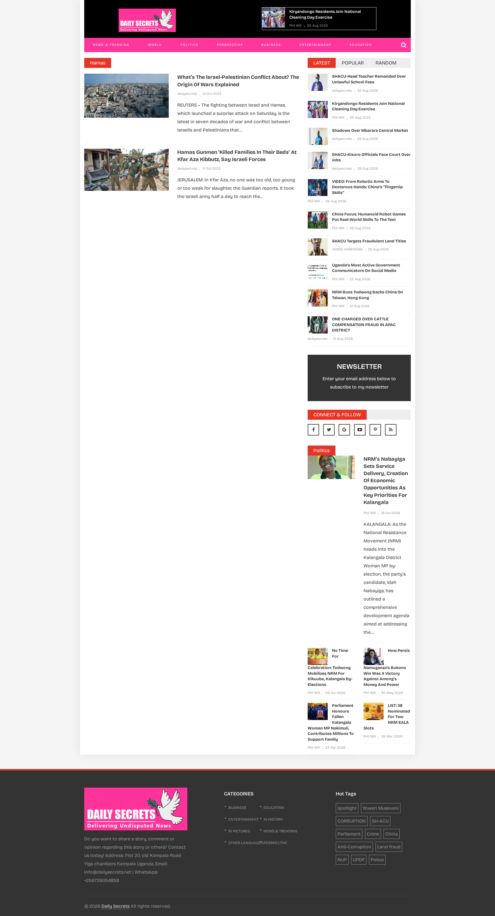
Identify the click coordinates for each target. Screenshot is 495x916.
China (391, 834)
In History (273, 819)
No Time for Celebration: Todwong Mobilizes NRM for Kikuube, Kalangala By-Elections (330, 667)
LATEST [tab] (321, 63)
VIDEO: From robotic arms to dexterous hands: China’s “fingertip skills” (367, 187)
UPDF (359, 859)
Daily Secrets (115, 906)
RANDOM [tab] (386, 63)
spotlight (347, 808)
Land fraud (388, 847)
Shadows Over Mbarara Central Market (370, 130)
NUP (342, 859)
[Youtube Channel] (360, 430)
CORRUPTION (351, 821)
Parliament (349, 834)
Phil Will (295, 25)
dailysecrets (187, 94)
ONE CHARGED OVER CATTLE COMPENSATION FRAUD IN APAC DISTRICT (364, 325)
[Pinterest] (375, 430)
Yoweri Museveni (381, 808)
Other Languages (245, 843)
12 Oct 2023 (212, 94)
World (155, 45)
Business (271, 45)
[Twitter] (329, 430)
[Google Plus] (344, 430)
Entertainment (315, 45)
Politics (189, 45)
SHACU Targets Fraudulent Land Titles (369, 241)
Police (377, 859)
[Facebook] (313, 430)
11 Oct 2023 (212, 168)
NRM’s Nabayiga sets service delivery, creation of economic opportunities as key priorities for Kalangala (386, 480)
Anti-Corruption (354, 847)
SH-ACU (380, 821)
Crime (373, 834)
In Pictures (239, 831)
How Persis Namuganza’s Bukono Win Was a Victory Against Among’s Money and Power (387, 667)
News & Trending (111, 45)
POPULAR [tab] (353, 63)
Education (361, 45)
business (237, 807)
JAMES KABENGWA (347, 249)
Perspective (230, 45)
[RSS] (390, 430)
